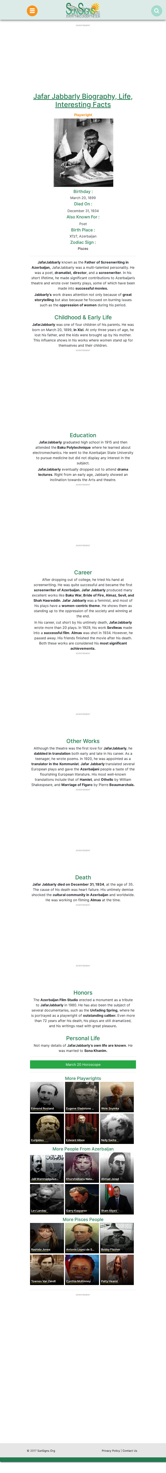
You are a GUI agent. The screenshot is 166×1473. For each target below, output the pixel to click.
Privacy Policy (111, 1450)
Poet (83, 224)
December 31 (78, 211)
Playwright (83, 115)
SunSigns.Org (46, 1450)
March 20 (78, 198)
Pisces (83, 248)
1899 (92, 198)
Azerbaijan (87, 236)
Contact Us (130, 1450)
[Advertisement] (83, 1402)
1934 (95, 211)
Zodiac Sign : (83, 242)
